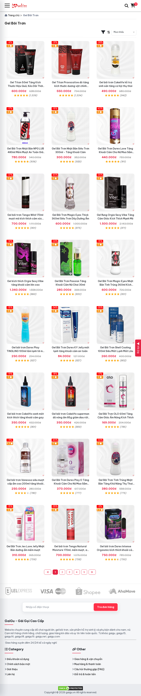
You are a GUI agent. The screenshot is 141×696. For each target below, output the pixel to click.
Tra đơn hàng (105, 607)
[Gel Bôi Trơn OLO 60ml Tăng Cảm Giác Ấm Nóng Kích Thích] (115, 391)
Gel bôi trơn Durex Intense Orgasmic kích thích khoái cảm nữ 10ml (115, 550)
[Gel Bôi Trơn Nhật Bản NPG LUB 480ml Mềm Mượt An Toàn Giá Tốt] (25, 126)
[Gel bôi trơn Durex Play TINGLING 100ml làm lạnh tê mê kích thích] (25, 325)
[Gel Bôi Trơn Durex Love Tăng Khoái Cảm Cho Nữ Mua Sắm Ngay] (115, 126)
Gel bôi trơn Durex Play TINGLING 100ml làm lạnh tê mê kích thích (25, 351)
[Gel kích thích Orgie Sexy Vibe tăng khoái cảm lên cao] (25, 259)
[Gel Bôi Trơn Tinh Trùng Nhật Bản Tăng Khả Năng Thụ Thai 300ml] (115, 457)
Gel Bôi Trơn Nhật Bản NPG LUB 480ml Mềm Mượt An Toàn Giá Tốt (25, 152)
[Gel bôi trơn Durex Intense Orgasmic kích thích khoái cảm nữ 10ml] (115, 524)
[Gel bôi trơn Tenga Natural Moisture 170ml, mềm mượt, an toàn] (70, 524)
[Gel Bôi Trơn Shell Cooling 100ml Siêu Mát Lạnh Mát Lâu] (115, 325)
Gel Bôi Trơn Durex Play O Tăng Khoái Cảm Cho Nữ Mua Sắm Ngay (70, 483)
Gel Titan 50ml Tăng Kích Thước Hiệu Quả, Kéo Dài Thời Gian (25, 86)
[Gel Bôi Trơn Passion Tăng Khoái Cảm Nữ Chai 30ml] (70, 259)
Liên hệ (11, 674)
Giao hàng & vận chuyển (88, 659)
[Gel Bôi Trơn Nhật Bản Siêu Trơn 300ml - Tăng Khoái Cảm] (70, 126)
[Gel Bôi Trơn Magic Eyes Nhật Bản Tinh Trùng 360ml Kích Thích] (115, 259)
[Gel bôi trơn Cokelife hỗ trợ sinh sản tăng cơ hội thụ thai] (115, 60)
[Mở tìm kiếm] (126, 5)
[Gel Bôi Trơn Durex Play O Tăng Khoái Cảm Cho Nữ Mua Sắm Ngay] (70, 457)
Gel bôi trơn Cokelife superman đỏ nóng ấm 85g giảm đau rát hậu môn (70, 417)
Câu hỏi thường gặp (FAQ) (89, 669)
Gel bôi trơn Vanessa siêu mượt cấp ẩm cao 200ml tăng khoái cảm (25, 483)
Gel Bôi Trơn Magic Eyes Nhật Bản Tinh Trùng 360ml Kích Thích (115, 285)
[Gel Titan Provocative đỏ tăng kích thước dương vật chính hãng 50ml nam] (70, 60)
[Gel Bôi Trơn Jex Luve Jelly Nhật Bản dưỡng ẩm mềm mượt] (25, 524)
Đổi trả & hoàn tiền (85, 674)
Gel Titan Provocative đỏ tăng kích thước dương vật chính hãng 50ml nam (70, 86)
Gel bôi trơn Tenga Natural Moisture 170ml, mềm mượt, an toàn (70, 550)
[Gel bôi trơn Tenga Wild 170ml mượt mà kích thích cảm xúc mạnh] (25, 192)
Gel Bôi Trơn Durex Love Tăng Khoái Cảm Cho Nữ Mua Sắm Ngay (115, 152)
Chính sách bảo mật (18, 664)
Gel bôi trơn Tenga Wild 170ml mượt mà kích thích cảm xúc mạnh (25, 218)
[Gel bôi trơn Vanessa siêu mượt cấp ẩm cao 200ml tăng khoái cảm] (25, 457)
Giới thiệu (12, 669)
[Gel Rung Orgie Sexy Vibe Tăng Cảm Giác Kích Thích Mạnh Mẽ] (115, 192)
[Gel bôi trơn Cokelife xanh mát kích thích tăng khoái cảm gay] (25, 391)
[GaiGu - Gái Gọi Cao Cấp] (21, 5)
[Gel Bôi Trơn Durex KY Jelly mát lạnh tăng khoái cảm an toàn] (70, 325)
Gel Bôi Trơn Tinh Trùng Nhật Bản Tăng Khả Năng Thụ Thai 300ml (115, 483)
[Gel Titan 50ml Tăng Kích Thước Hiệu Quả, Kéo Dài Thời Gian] (25, 60)
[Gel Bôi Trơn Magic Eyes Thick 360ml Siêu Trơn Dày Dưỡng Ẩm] (70, 192)
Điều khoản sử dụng (18, 659)
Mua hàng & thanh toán (87, 664)
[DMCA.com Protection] (70, 688)
